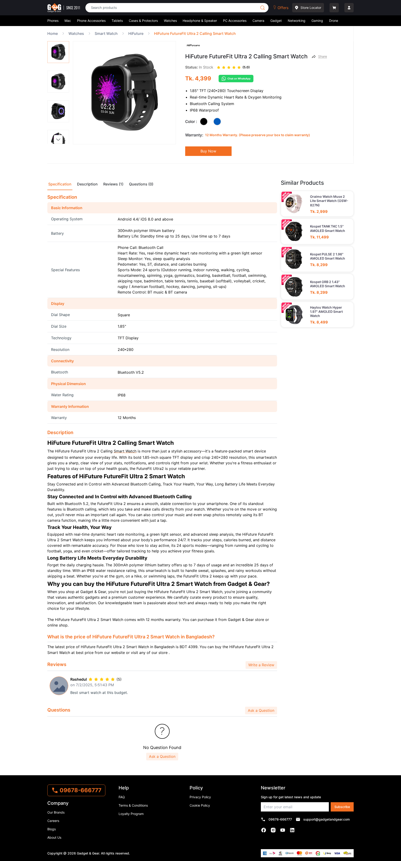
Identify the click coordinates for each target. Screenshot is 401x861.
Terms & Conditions (133, 805)
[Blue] (217, 121)
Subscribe (342, 807)
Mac (68, 21)
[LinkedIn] (292, 830)
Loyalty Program (131, 814)
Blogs (51, 829)
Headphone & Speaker (200, 21)
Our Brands (56, 812)
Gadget (276, 21)
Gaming (317, 21)
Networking (296, 21)
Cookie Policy (200, 805)
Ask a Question (261, 710)
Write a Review (261, 665)
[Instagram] (273, 830)
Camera (258, 21)
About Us (54, 837)
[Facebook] (264, 830)
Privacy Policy (200, 797)
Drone (333, 21)
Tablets (117, 21)
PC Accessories (234, 21)
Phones (52, 21)
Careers (53, 821)
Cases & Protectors (143, 21)
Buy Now (208, 151)
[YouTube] (283, 830)
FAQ (122, 797)
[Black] (204, 121)
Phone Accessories (91, 21)
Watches (170, 21)
